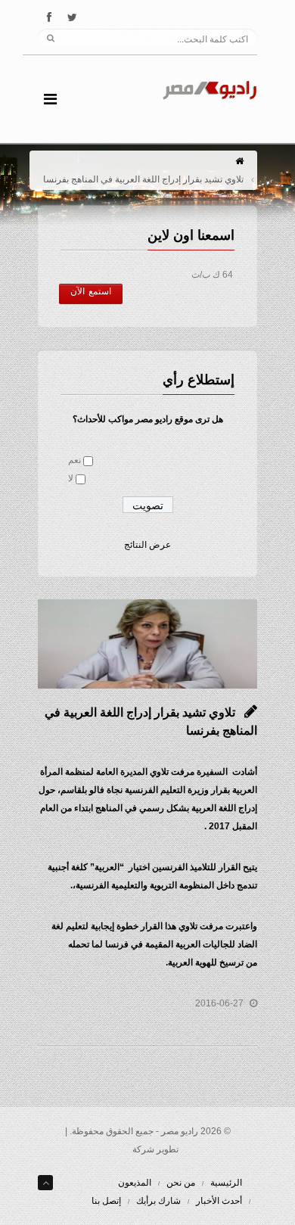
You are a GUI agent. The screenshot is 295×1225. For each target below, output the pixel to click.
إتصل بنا (106, 1200)
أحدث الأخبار (219, 1200)
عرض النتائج (147, 544)
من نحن (180, 1182)
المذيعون (134, 1182)
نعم (74, 460)
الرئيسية (226, 1182)
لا (70, 478)
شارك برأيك (158, 1200)
